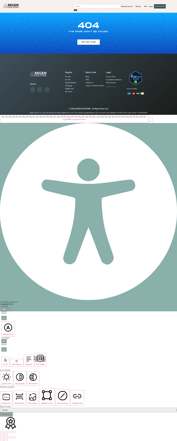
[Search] (75, 10)
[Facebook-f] (32, 89)
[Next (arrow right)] (5, 435)
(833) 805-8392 (160, 6)
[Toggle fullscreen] (5, 432)
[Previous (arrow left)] (1, 435)
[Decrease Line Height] (4, 349)
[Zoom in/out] (1, 432)
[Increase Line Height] (4, 341)
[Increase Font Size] (4, 310)
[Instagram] (47, 89)
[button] (150, 119)
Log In (151, 6)
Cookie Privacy (111, 87)
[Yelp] (39, 89)
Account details (132, 89)
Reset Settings (6, 414)
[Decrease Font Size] (4, 318)
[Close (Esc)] (13, 432)
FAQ (145, 6)
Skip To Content (5, 407)
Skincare (138, 6)
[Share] (9, 432)
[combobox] (97, 6)
